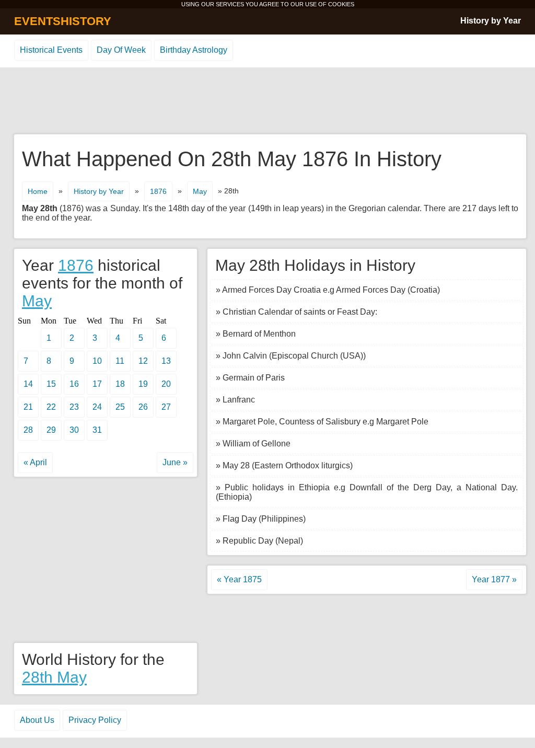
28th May (54, 677)
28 (28, 429)
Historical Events (51, 49)
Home (38, 191)
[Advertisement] (267, 101)
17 (97, 383)
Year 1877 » (494, 579)
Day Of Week (121, 49)
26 (143, 406)
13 (166, 360)
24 (97, 406)
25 (120, 406)
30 (74, 429)
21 (28, 406)
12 (143, 360)
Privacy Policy (94, 720)
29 (51, 429)
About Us (37, 720)
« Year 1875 (239, 579)
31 (97, 429)
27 (166, 406)
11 (119, 360)
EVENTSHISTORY (62, 21)
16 (74, 383)
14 (28, 383)
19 (143, 383)
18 (120, 383)
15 (51, 383)
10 (97, 360)
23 (74, 406)
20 (166, 383)
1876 (158, 191)
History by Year (490, 20)
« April (35, 462)
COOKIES (341, 4)
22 (51, 406)
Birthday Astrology (193, 49)
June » (175, 462)
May (200, 191)
